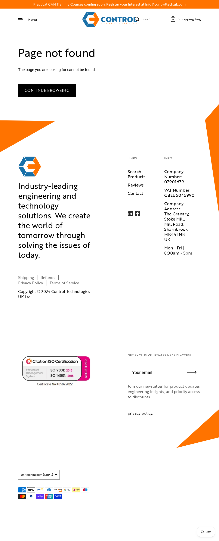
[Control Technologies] (109, 19)
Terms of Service (64, 283)
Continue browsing (47, 90)
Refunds (48, 277)
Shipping (26, 277)
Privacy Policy (30, 283)
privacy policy (140, 413)
